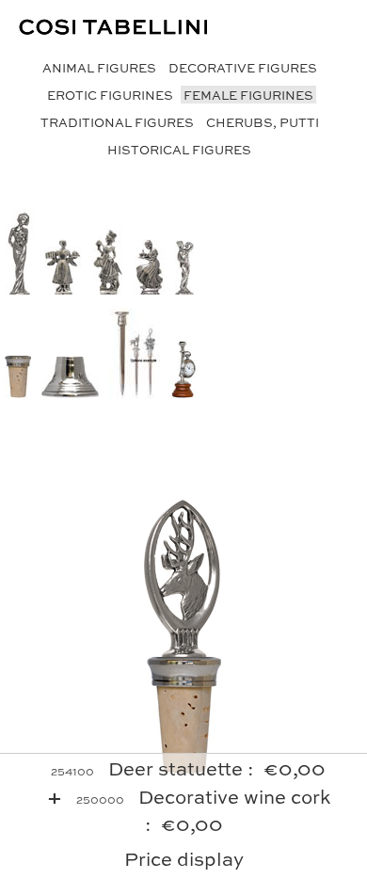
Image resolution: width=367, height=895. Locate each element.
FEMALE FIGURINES (248, 95)
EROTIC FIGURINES (110, 95)
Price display (184, 857)
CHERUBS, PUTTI (262, 122)
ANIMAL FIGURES (99, 67)
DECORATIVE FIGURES (242, 67)
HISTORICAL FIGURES (179, 149)
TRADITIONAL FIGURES (117, 122)
